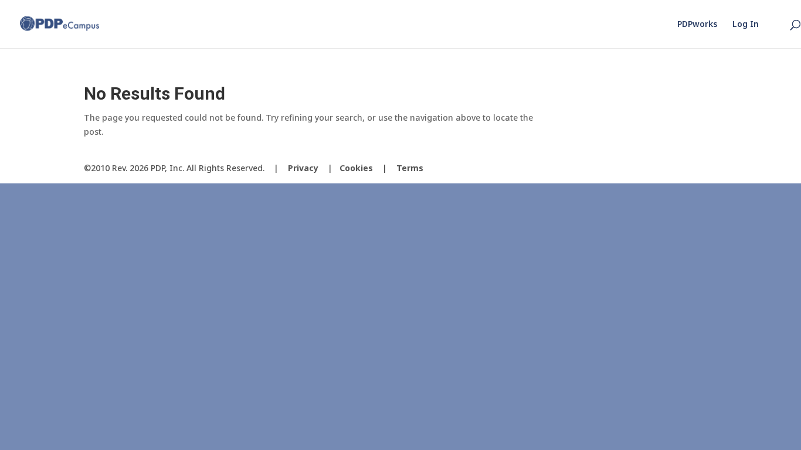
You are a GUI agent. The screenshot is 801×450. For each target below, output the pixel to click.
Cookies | (368, 167)
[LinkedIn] (708, 168)
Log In (745, 24)
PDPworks (697, 24)
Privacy (303, 167)
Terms (409, 167)
